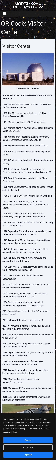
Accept (28, 440)
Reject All (28, 455)
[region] (28, 436)
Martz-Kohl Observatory (28, 5)
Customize (28, 447)
